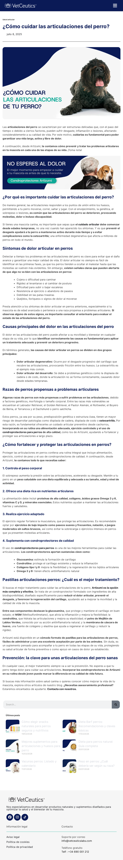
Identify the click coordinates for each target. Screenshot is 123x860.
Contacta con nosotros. (62, 689)
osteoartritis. (107, 420)
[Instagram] (17, 817)
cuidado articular (89, 224)
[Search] (116, 705)
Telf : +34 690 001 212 (75, 851)
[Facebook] (9, 817)
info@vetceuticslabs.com (77, 840)
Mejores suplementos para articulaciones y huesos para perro (41, 746)
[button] (115, 5)
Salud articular (9, 20)
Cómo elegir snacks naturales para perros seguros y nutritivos (36, 726)
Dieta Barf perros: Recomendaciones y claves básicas (96, 726)
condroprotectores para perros (23, 432)
